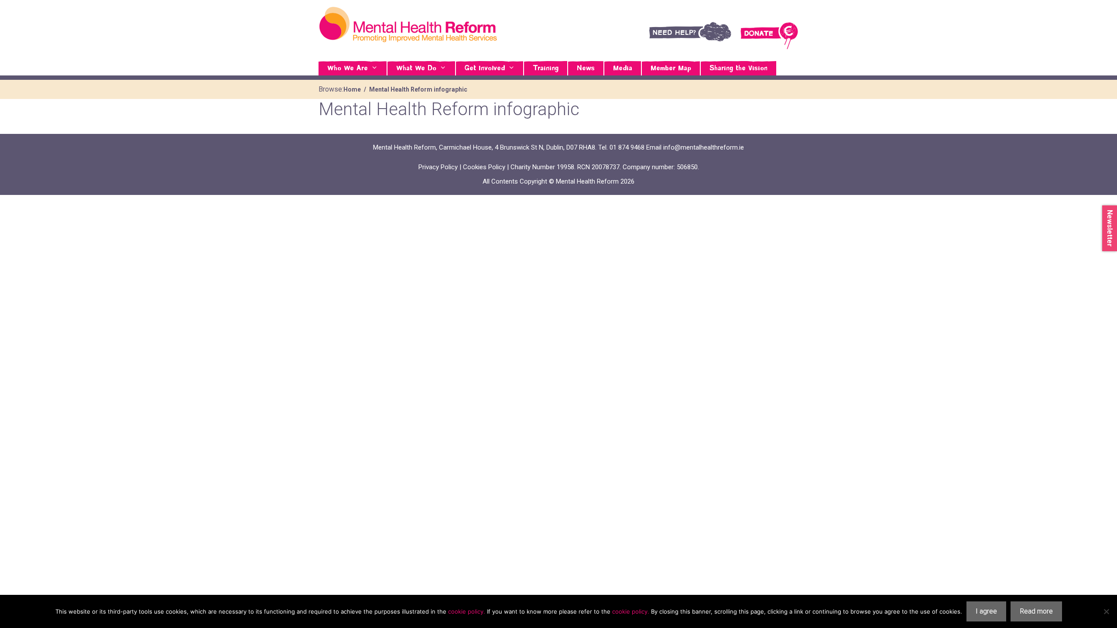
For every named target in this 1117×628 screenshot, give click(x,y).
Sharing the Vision (738, 68)
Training (545, 68)
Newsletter (1110, 228)
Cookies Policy (484, 167)
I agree (986, 611)
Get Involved (485, 68)
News (586, 68)
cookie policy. (466, 611)
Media (622, 68)
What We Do (416, 68)
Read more (1036, 611)
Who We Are (347, 68)
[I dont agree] (1106, 611)
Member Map (671, 68)
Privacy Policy (438, 167)
